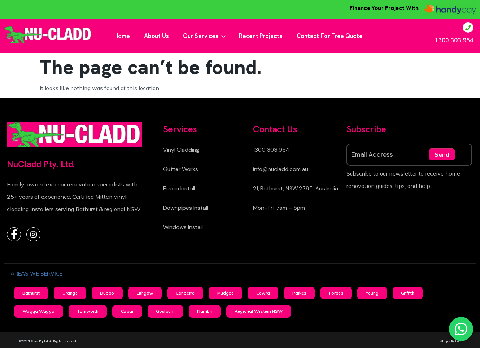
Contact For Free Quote (330, 36)
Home (122, 36)
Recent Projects (261, 36)
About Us (156, 36)
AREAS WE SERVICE (37, 273)
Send (442, 154)
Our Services (201, 36)
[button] (31, 293)
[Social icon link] (14, 234)
